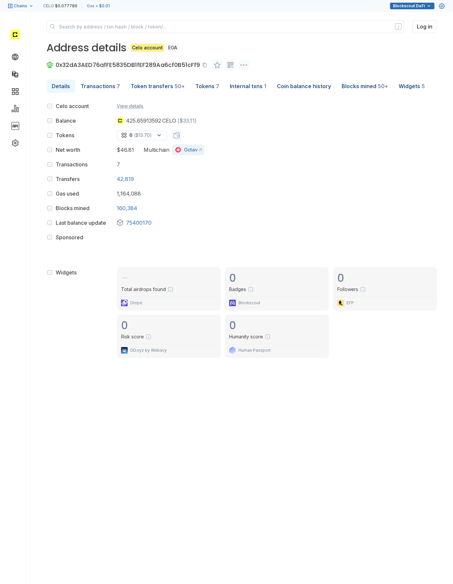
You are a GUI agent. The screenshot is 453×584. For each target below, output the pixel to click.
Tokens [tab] (207, 86)
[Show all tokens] (176, 135)
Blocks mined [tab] (365, 86)
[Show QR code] (230, 65)
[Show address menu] (243, 65)
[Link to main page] (15, 34)
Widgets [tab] (412, 86)
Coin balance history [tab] (304, 86)
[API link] (15, 126)
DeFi (409, 5)
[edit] (217, 65)
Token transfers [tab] (158, 86)
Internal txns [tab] (248, 86)
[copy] (206, 65)
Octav (191, 149)
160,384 (127, 208)
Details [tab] (61, 86)
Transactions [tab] (100, 86)
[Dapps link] (15, 91)
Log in (424, 26)
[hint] (49, 106)
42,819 (125, 179)
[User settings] (441, 6)
